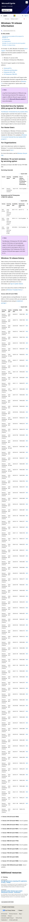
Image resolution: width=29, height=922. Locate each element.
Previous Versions (13, 913)
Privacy (9, 916)
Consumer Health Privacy (7, 918)
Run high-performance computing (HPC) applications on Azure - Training (14, 881)
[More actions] (26, 19)
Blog (20, 913)
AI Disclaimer (4, 913)
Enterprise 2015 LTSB (9, 72)
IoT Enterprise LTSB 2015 (10, 74)
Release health (14, 19)
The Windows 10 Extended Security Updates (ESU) (14, 112)
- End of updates (15, 820)
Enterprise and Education (10, 70)
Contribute (3, 916)
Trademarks (4, 920)
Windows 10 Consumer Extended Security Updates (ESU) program (14, 137)
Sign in (26, 15)
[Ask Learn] (24, 19)
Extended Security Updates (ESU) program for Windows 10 (13, 37)
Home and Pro (8, 68)
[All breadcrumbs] (2, 19)
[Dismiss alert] (27, 2)
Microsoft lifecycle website (17, 99)
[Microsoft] (14, 16)
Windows (7, 19)
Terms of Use (19, 918)
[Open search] (22, 15)
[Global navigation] (1, 15)
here (11, 150)
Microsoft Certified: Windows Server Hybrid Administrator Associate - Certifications (11, 891)
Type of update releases (16, 284)
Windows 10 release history (8, 45)
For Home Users (6, 39)
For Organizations (6, 41)
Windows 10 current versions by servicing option (13, 43)
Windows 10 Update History (14, 290)
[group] (14, 184)
